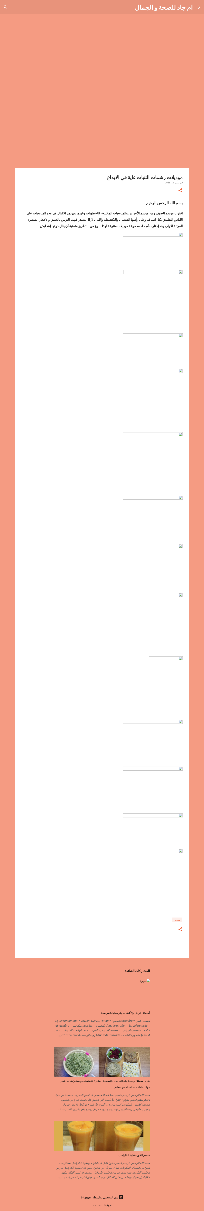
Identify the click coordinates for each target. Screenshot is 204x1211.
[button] (180, 190)
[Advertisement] (102, 136)
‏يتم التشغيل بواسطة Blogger (99, 1197)
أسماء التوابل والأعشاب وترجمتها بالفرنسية (125, 1012)
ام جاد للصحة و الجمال (164, 7)
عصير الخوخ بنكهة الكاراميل (134, 1155)
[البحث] (129, 7)
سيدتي (177, 919)
